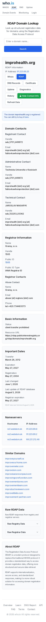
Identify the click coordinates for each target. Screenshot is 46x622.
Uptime (29, 7)
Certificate (31, 83)
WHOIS (6, 7)
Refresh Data (13, 102)
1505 (7, 262)
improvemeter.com (14, 466)
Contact (31, 609)
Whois (10, 76)
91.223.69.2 (31, 434)
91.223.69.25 (23, 71)
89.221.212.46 (32, 439)
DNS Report (30, 605)
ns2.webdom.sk (14, 434)
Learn (18, 605)
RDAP (14, 7)
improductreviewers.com (17, 489)
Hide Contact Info (30, 96)
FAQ (13, 609)
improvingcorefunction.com (18, 477)
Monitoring (24, 13)
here (27, 117)
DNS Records (13, 83)
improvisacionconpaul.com (18, 474)
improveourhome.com (16, 462)
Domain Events (9, 13)
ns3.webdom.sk (14, 439)
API (41, 605)
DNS (21, 7)
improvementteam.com (16, 485)
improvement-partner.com (18, 497)
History (10, 96)
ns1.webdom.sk (14, 429)
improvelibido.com (14, 493)
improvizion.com (13, 470)
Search (23, 49)
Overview (7, 605)
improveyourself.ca (14, 458)
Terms (21, 609)
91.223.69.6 (31, 429)
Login (34, 13)
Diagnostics (25, 89)
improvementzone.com (16, 481)
